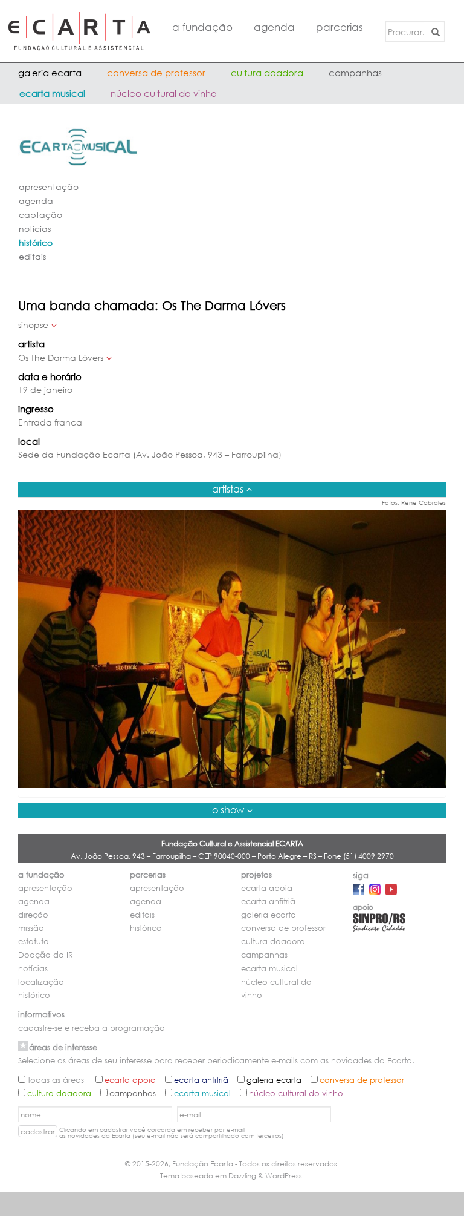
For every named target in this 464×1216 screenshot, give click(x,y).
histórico (36, 242)
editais (32, 256)
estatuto (33, 941)
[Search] (433, 31)
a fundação (202, 27)
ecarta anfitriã (268, 901)
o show (228, 809)
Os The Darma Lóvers (60, 357)
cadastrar (38, 1131)
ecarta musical (52, 93)
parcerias (339, 27)
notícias (35, 228)
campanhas (355, 73)
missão (31, 928)
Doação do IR (45, 955)
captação (40, 214)
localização (41, 982)
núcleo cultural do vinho (164, 93)
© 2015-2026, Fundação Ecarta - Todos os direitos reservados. (232, 1163)
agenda (274, 27)
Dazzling (242, 1176)
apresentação (49, 186)
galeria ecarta (50, 73)
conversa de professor (156, 73)
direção (33, 915)
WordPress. (284, 1176)
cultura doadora (267, 73)
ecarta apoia (266, 888)
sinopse (33, 324)
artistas (227, 488)
